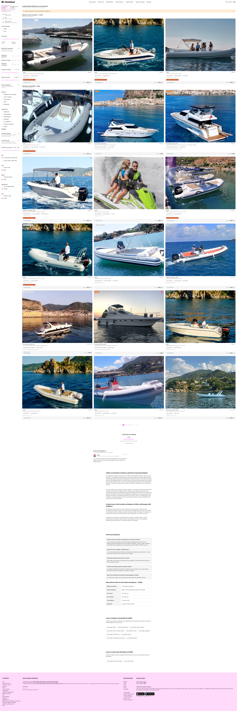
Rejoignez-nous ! (5, 699)
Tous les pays (7, 167)
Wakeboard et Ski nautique (10, 94)
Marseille (125, 681)
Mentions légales (5, 696)
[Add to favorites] (91, 20)
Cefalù (41, 7)
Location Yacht (126, 698)
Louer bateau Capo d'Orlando (137, 627)
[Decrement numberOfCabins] (13, 60)
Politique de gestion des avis (8, 703)
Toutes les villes (7, 195)
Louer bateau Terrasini (131, 630)
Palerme (37, 7)
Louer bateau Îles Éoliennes (113, 634)
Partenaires (4, 698)
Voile (5, 31)
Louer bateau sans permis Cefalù (114, 661)
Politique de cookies (6, 693)
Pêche (5, 101)
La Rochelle (125, 689)
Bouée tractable (7, 114)
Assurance (4, 686)
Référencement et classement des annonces (11, 701)
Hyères (124, 683)
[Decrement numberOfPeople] (13, 56)
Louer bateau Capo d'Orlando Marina (115, 630)
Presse (3, 687)
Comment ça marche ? (7, 684)
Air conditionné (7, 121)
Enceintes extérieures (9, 124)
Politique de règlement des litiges (9, 702)
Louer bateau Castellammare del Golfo (116, 638)
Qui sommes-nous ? (6, 683)
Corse (124, 684)
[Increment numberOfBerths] (18, 64)
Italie (32, 7)
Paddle (5, 126)
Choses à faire (101, 1)
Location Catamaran (127, 695)
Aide (3, 681)
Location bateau (92, 1)
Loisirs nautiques (7, 97)
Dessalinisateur (7, 116)
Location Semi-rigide (127, 696)
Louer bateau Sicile (111, 627)
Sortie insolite (7, 99)
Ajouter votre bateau (140, 1)
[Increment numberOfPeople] (18, 56)
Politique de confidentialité (7, 692)
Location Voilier (126, 692)
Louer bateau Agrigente (144, 630)
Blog (3, 705)
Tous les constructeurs (128, 699)
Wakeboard (6, 111)
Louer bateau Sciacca (132, 638)
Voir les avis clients (129, 443)
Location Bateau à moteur (128, 693)
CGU (3, 695)
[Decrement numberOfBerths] (13, 64)
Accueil (23, 7)
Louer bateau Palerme (123, 627)
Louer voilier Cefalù (128, 661)
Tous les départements (9, 186)
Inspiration (148, 1)
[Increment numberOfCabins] (18, 60)
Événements (6, 104)
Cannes (125, 686)
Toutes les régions (8, 177)
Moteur (5, 28)
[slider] (2, 39)
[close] (234, 11)
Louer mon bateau (6, 689)
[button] (57, 70)
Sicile (35, 7)
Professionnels (5, 690)
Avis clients (25, 686)
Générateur (6, 119)
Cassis (124, 687)
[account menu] (234, 2)
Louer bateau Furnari (126, 634)
